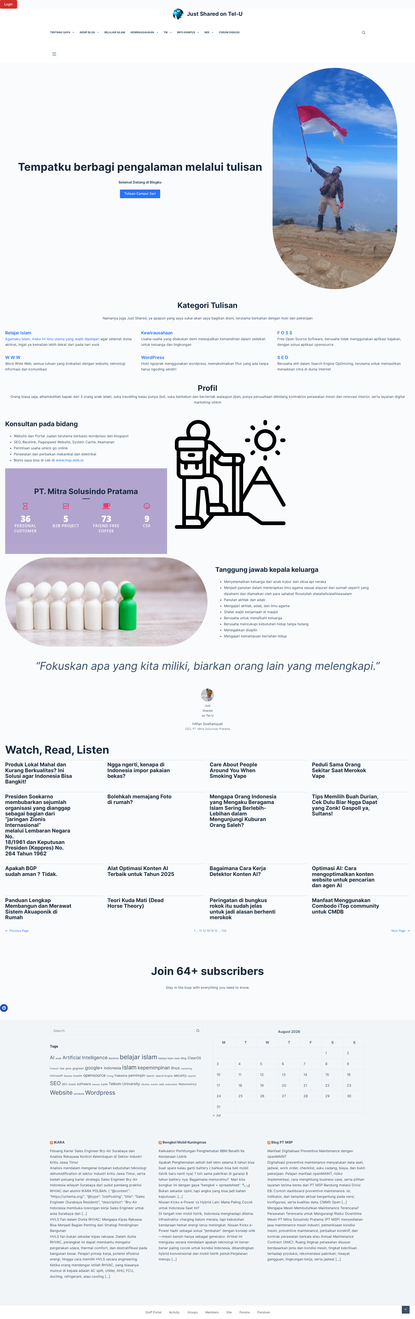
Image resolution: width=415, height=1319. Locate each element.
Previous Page (17, 930)
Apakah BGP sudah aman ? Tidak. (31, 871)
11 (200, 930)
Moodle (68, 1076)
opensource (94, 1075)
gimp (68, 1068)
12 (204, 930)
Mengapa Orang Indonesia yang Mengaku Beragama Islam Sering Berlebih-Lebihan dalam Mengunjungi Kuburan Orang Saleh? (243, 811)
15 (215, 930)
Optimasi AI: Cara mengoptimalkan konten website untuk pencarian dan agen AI (343, 877)
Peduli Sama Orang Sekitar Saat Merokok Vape (339, 770)
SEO (55, 1083)
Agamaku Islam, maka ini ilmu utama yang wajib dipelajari (52, 339)
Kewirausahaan (142, 32)
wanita (154, 1084)
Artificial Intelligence (85, 1057)
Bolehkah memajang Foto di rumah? (139, 799)
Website (61, 1092)
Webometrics (187, 1084)
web (161, 1084)
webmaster (171, 1084)
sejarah (192, 1076)
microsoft (56, 1075)
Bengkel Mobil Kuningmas (184, 1142)
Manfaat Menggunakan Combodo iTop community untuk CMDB (345, 906)
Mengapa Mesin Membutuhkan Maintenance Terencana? (313, 1208)
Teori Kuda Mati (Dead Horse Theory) (135, 903)
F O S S (284, 332)
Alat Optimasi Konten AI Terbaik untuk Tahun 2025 (140, 871)
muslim (77, 1075)
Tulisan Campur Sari (140, 193)
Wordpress (100, 1092)
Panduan (263, 1312)
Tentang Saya (60, 32)
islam (129, 1067)
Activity (174, 1312)
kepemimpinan (154, 1067)
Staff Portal (153, 1312)
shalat (72, 1084)
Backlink (114, 1058)
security (180, 1075)
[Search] (363, 32)
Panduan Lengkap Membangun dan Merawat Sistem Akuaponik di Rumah (38, 909)
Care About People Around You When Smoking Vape (233, 770)
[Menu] (54, 54)
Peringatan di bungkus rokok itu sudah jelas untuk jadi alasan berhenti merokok (243, 909)
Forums (244, 1312)
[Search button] (198, 1031)
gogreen (78, 1068)
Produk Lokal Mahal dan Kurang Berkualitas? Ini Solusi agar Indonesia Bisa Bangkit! (38, 773)
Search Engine (164, 1075)
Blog (184, 1058)
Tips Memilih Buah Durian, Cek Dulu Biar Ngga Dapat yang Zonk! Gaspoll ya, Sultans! (345, 805)
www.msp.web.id (69, 460)
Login (8, 4)
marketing (186, 1068)
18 (240, 1085)
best (177, 1058)
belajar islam (138, 1057)
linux (175, 1067)
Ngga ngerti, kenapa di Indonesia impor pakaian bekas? (138, 770)
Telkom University (124, 1083)
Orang (110, 1076)
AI (52, 1057)
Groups (192, 1312)
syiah (104, 1084)
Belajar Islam (114, 32)
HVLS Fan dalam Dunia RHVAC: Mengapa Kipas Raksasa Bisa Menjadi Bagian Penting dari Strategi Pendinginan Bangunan (96, 1225)
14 (212, 930)
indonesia (112, 1068)
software (84, 1084)
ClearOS (194, 1058)
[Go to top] (406, 1310)
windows (79, 1093)
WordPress (152, 357)
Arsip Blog (87, 32)
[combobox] (122, 1030)
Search (150, 1075)
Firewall (54, 1068)
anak (58, 1058)
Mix (206, 32)
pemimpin (136, 1075)
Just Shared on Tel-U (215, 14)
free (62, 1068)
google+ (94, 1067)
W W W (12, 357)
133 (224, 930)
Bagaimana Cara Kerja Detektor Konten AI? (238, 871)
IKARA (59, 1142)
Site (229, 1312)
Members (212, 1312)
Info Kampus (186, 32)
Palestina (121, 1075)
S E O (282, 357)
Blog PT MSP (282, 1142)
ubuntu (145, 1084)
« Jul (217, 1115)
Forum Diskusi (229, 32)
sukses (96, 1084)
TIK (166, 32)
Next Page (400, 930)
